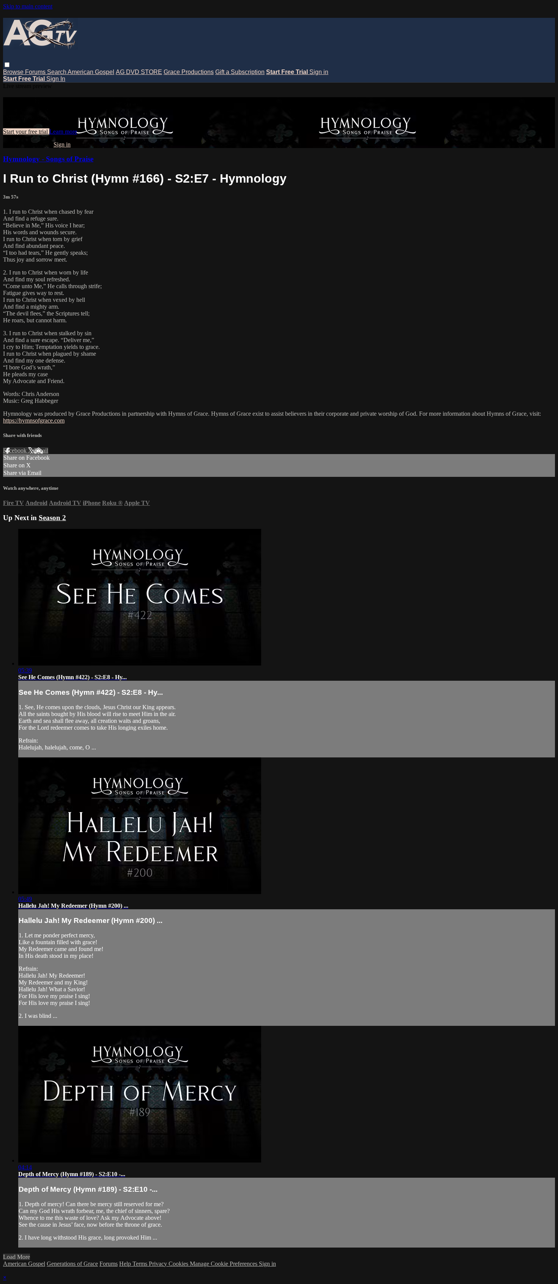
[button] (7, 64)
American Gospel (91, 72)
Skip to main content (27, 6)
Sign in (318, 72)
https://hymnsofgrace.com (34, 420)
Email (41, 450)
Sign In (55, 79)
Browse (14, 72)
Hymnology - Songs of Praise (48, 159)
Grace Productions (189, 72)
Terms (140, 1263)
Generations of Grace (72, 1263)
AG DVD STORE (139, 72)
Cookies (179, 1263)
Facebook (15, 450)
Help (125, 1263)
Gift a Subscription (240, 72)
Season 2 (52, 518)
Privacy (159, 1263)
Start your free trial (26, 131)
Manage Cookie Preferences (224, 1263)
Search (57, 72)
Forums (36, 72)
